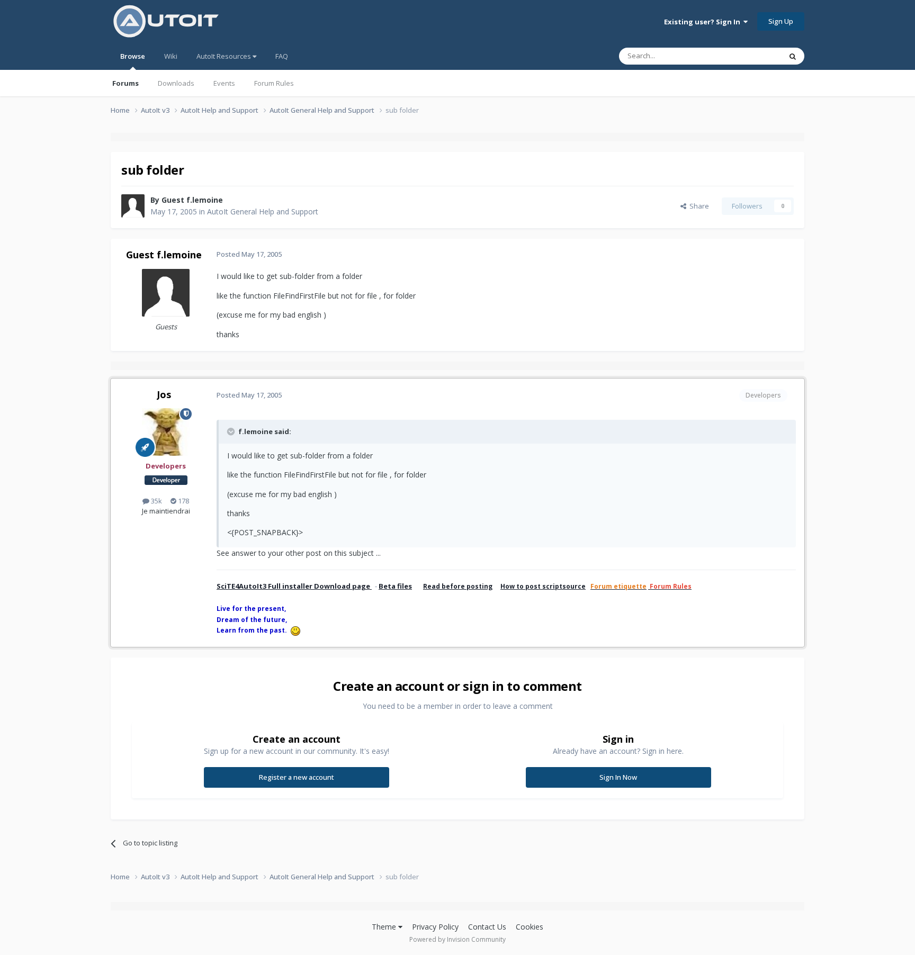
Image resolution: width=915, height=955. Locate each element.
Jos (164, 394)
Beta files (395, 586)
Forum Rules (274, 83)
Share (697, 206)
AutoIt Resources (224, 56)
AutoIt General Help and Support (262, 211)
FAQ (281, 56)
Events (224, 83)
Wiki (170, 56)
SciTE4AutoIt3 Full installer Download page (294, 586)
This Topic (751, 55)
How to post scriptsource (543, 586)
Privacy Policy (435, 927)
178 (182, 501)
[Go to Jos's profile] (166, 432)
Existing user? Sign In (703, 21)
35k (155, 501)
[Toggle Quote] (232, 431)
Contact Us (487, 927)
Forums (125, 83)
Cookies (529, 927)
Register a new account (296, 777)
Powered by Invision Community (457, 939)
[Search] (792, 56)
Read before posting (457, 586)
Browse (132, 56)
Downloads (176, 83)
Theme (385, 927)
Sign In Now (618, 777)
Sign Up (780, 21)
